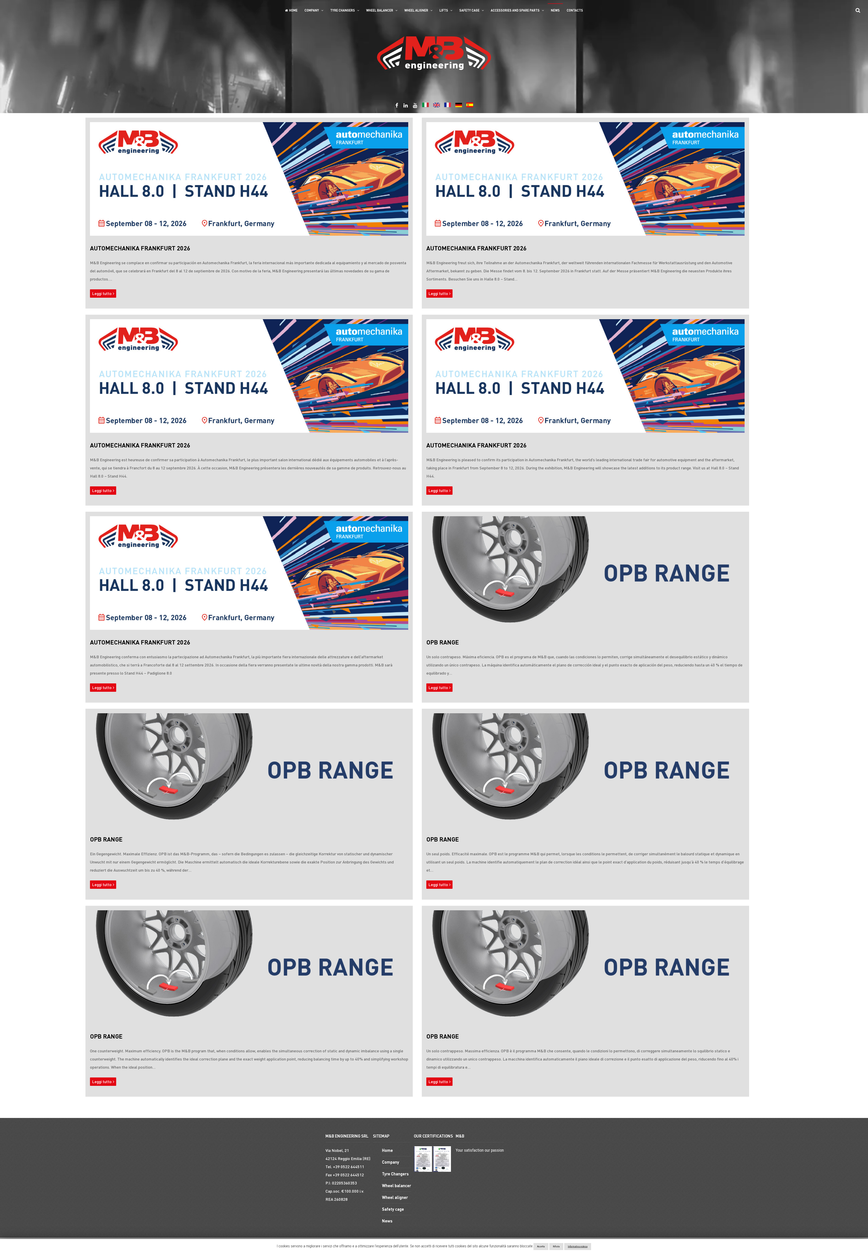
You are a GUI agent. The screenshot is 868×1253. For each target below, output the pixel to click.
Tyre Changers (342, 10)
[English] (436, 106)
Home (293, 10)
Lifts (443, 10)
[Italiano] (425, 106)
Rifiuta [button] (556, 1246)
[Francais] (447, 106)
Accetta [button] (541, 1246)
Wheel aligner (416, 10)
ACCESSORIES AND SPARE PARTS (515, 10)
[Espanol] (470, 106)
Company (311, 10)
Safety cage (469, 10)
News (555, 10)
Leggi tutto (102, 293)
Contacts (575, 10)
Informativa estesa (577, 1246)
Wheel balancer (379, 10)
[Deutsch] (458, 106)
